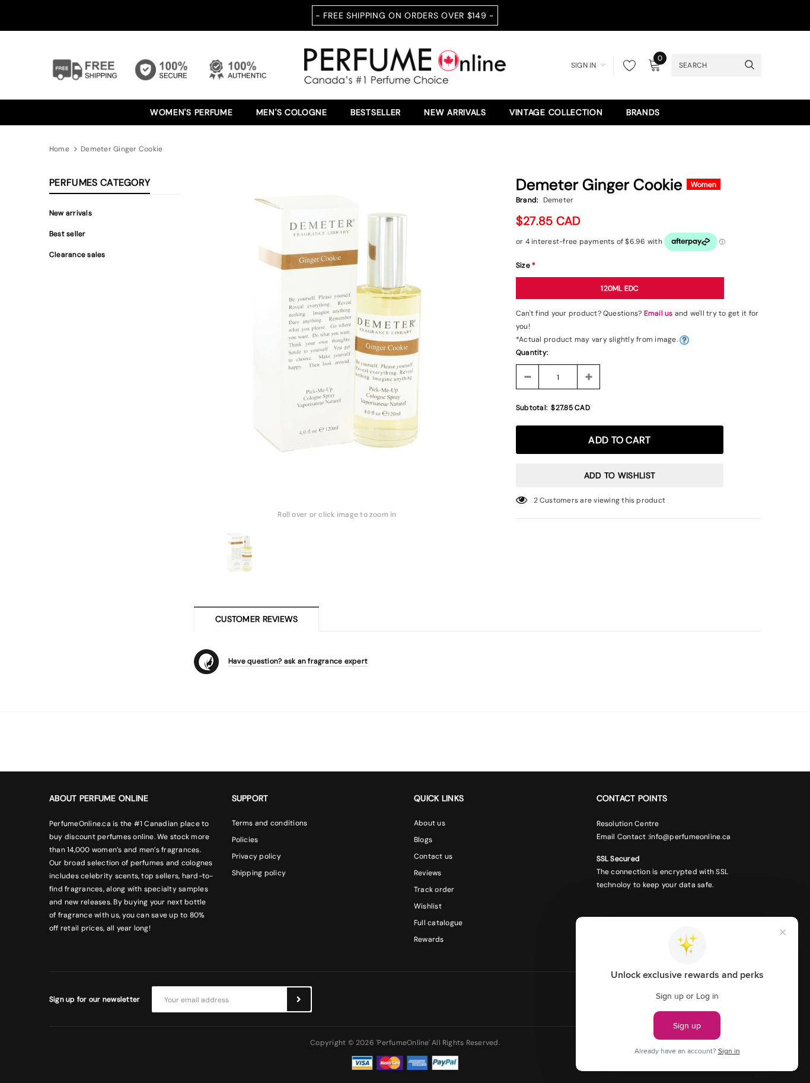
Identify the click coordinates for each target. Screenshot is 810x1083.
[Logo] (405, 64)
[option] (337, 323)
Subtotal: (531, 407)
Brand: (527, 200)
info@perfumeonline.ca (690, 836)
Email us (658, 313)
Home (59, 149)
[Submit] (299, 999)
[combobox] (705, 64)
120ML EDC (620, 288)
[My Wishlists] (626, 65)
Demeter (558, 200)
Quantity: (532, 352)
